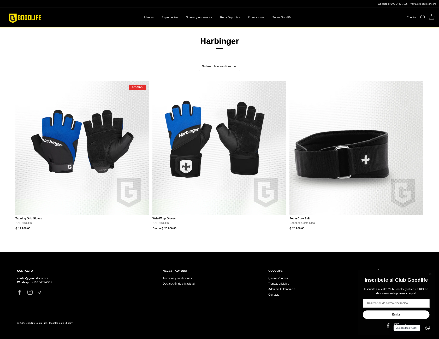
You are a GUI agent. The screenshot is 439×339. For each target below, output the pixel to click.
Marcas (149, 17)
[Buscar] (422, 17)
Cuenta (411, 17)
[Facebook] (388, 325)
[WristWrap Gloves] (219, 148)
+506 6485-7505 (399, 3)
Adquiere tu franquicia (281, 289)
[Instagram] (396, 325)
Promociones (256, 17)
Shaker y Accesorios (199, 17)
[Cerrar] (430, 274)
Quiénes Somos (278, 278)
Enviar (396, 314)
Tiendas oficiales (278, 283)
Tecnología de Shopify (61, 323)
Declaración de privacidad (179, 283)
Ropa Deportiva (230, 17)
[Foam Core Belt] (356, 148)
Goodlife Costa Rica (36, 323)
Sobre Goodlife (281, 17)
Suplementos (170, 17)
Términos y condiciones (177, 278)
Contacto (273, 294)
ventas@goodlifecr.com (423, 3)
